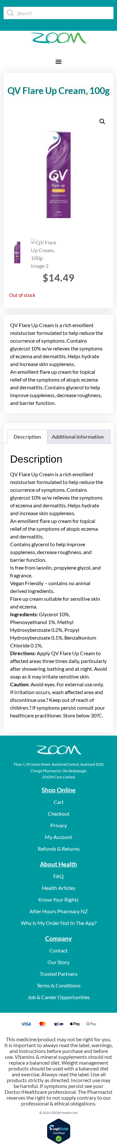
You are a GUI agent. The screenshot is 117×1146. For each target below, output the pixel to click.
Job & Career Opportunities (59, 997)
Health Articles (58, 888)
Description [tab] (27, 436)
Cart (59, 802)
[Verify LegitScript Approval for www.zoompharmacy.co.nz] (59, 1142)
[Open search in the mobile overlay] (58, 12)
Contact (58, 950)
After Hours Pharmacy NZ (59, 911)
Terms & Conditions (59, 985)
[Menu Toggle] (58, 61)
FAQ (58, 876)
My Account (58, 837)
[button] (102, 121)
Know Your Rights (58, 899)
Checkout (59, 813)
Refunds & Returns (59, 848)
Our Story (58, 962)
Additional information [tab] (78, 436)
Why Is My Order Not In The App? (59, 923)
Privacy (58, 825)
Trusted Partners (58, 974)
